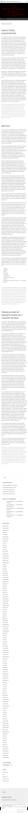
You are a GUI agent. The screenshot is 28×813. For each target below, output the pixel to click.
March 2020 (5, 618)
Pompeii (7, 299)
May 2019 (4, 639)
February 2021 (5, 594)
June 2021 (5, 586)
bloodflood (17, 448)
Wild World (20, 302)
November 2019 (6, 626)
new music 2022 (7, 116)
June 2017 (5, 686)
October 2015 (5, 729)
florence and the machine (14, 111)
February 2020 (5, 620)
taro (13, 460)
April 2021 (4, 590)
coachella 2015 (4, 451)
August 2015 (5, 733)
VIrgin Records (15, 302)
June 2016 (5, 712)
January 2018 (5, 671)
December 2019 (6, 624)
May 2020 (4, 613)
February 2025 (5, 526)
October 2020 (5, 603)
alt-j (24, 447)
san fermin (3, 460)
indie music (6, 113)
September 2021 (6, 581)
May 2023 (4, 545)
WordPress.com (6, 780)
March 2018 (5, 667)
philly (20, 459)
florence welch (22, 111)
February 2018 (5, 669)
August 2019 (5, 633)
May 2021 (4, 588)
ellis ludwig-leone (4, 453)
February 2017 (5, 695)
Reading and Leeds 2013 (14, 299)
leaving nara (23, 456)
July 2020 (4, 609)
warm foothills (16, 462)
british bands (22, 104)
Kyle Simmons (15, 297)
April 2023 (4, 547)
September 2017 (6, 680)
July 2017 (4, 684)
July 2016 (4, 710)
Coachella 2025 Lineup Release (9, 491)
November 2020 (6, 601)
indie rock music (18, 456)
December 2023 (6, 538)
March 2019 (5, 643)
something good (9, 460)
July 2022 (4, 564)
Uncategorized (8, 104)
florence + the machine (15, 110)
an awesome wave (11, 448)
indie (2, 113)
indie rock (21, 113)
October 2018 (5, 654)
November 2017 (6, 676)
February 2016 (5, 721)
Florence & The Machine (6, 110)
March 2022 (5, 571)
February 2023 (5, 551)
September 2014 (6, 757)
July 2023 (4, 543)
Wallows (12, 116)
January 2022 (5, 575)
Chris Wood (10, 293)
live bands (9, 457)
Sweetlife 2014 (12, 300)
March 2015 (5, 744)
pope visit (23, 459)
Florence (22, 108)
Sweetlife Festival (19, 300)
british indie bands (11, 105)
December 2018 (6, 650)
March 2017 (5, 693)
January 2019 (5, 648)
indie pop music (15, 113)
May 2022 (4, 566)
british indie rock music (12, 107)
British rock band (20, 107)
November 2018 (6, 652)
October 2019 (5, 628)
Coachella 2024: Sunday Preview (9, 493)
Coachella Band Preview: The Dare (9, 487)
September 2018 (6, 656)
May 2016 (4, 714)
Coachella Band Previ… (10, 504)
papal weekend (11, 459)
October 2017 (5, 678)
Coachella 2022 (8, 108)
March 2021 (5, 592)
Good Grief (14, 296)
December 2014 (6, 751)
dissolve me (24, 451)
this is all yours (6, 462)
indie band (21, 296)
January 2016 (5, 723)
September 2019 (6, 631)
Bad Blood (17, 287)
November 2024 (6, 530)
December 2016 (6, 699)
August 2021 (5, 583)
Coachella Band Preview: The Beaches (10, 485)
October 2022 (5, 560)
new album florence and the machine (13, 114)
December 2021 (6, 577)
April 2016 (4, 716)
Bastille (21, 287)
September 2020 (6, 605)
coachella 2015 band (11, 451)
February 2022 (5, 573)
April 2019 (4, 641)
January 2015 (5, 748)
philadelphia (16, 459)
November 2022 (6, 558)
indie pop (10, 113)
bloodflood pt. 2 (22, 448)
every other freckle (18, 453)
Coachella (3, 108)
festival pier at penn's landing (8, 454)
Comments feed (6, 778)
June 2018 (5, 663)
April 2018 (4, 665)
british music (23, 291)
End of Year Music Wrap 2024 (8, 489)
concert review (18, 451)
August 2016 (5, 708)
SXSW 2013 (9, 302)
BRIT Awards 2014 (14, 290)
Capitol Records (4, 293)
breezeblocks (3, 450)
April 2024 (4, 532)
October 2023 (5, 541)
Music (5, 299)
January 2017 (5, 697)
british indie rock (19, 105)
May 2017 (4, 688)
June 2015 (5, 738)
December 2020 (6, 598)
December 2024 (6, 528)
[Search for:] (25, 19)
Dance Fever (14, 108)
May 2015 (4, 740)
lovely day (17, 457)
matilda (21, 457)
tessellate (16, 460)
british (20, 290)
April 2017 (4, 691)
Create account (5, 772)
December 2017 (6, 673)
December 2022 (6, 556)
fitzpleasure (17, 454)
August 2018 (5, 658)
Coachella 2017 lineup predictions (10, 294)
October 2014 (5, 755)
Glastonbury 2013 (8, 296)
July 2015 (4, 736)
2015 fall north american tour (17, 447)
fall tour (18, 108)
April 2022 (4, 568)
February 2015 (5, 746)
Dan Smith (19, 294)
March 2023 (5, 549)
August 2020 (5, 607)
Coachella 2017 (16, 293)
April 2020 (4, 616)
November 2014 (6, 753)
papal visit (5, 459)
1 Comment (16, 303)
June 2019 (5, 637)
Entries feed (5, 776)
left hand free (3, 457)
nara (2, 459)
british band (17, 104)
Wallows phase (17, 116)
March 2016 (5, 718)
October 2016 (5, 703)
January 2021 (5, 596)
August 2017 (5, 682)
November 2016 (6, 701)
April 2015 (4, 742)
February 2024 (5, 536)
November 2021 (6, 579)
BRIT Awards (8, 290)
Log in (4, 774)
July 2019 (4, 635)
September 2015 (6, 731)
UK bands (11, 462)
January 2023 (5, 553)
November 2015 (6, 727)
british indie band (4, 105)
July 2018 (4, 661)
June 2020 (5, 611)
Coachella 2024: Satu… (10, 501)
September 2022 (6, 562)
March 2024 (5, 534)
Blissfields (3, 290)
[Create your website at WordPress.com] (14, 1)
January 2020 (5, 622)
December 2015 (6, 725)
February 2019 (5, 646)
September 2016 (6, 706)
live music (13, 457)
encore (9, 453)
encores (12, 453)
